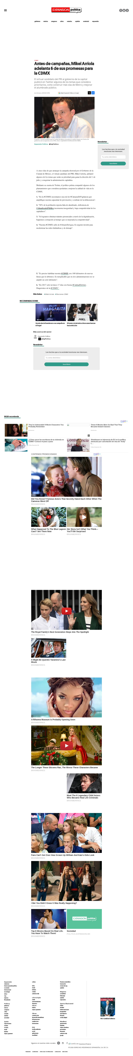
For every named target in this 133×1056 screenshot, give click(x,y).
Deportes (34, 1003)
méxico (45, 21)
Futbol (61, 1005)
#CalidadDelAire (79, 285)
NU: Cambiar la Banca (107, 1018)
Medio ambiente (36, 1029)
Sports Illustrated (66, 1004)
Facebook (127, 10)
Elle (33, 986)
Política (7, 1004)
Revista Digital (63, 1017)
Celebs (34, 992)
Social (33, 1031)
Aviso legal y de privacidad (46, 1051)
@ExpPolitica (53, 144)
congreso (54, 21)
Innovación (63, 984)
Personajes (63, 1029)
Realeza (6, 1025)
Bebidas (62, 1025)
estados (69, 21)
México (6, 1008)
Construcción (35, 1015)
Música (34, 1007)
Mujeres (6, 998)
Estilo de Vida (63, 1033)
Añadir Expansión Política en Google (69, 93)
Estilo (33, 999)
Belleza (6, 1031)
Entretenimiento (36, 1001)
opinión (77, 21)
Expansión (8, 982)
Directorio (65, 1051)
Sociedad (86, 21)
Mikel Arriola (49, 294)
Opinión (6, 1016)
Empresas (6, 984)
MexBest (63, 1021)
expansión (95, 21)
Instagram (124, 10)
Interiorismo (35, 1023)
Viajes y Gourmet (8, 1033)
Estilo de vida (35, 994)
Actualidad (63, 994)
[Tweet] (89, 92)
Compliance (35, 1051)
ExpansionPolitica (66, 1043)
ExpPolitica (58, 1043)
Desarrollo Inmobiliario (38, 1017)
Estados (6, 1014)
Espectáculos (7, 1023)
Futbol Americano (64, 1009)
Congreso (6, 1010)
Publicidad (28, 1051)
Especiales (63, 1000)
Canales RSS (58, 1051)
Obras (5, 994)
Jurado (61, 1035)
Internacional (7, 990)
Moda (5, 1029)
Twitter (120, 10)
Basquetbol (63, 1011)
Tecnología (7, 992)
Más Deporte (63, 1013)
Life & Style (36, 998)
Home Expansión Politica (10, 986)
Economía (6, 988)
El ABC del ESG (63, 986)
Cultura (34, 982)
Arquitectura (35, 1021)
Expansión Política (44, 336)
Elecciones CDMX (62, 294)
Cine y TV (34, 1005)
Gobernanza (35, 1033)
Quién (6, 1022)
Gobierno (6, 1006)
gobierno (37, 21)
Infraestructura (36, 1019)
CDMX (62, 21)
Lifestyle (62, 1015)
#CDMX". (55, 288)
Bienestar (62, 1031)
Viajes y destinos (64, 1027)
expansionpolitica (62, 1043)
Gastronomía (63, 1023)
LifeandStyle (7, 1000)
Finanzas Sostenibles (65, 982)
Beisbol (62, 1007)
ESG (5, 996)
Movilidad (34, 1035)
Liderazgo (62, 996)
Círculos (6, 1027)
